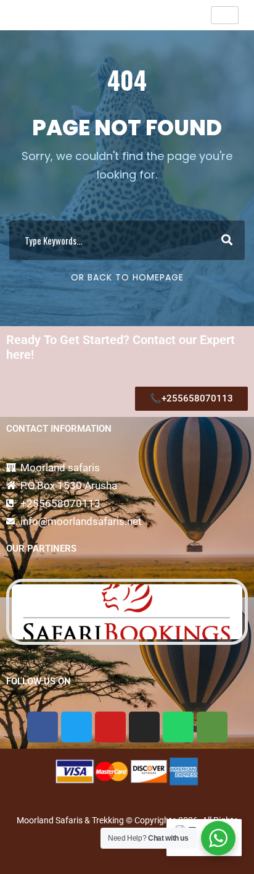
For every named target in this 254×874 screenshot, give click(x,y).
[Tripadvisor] (212, 727)
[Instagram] (144, 727)
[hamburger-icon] (225, 15)
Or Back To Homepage (127, 277)
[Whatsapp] (178, 727)
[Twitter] (76, 727)
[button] (17, 611)
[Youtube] (110, 727)
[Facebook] (42, 727)
